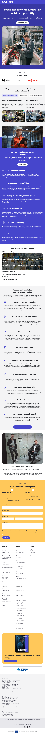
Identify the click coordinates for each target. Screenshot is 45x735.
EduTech (3, 562)
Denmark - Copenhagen (21, 608)
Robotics (4, 575)
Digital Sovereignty (19, 560)
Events (31, 555)
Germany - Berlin (20, 610)
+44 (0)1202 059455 (19, 726)
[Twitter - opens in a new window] (25, 727)
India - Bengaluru (20, 615)
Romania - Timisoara (21, 616)
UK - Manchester (20, 621)
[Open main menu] (42, 2)
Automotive (4, 550)
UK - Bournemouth (20, 620)
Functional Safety (19, 566)
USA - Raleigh (19, 630)
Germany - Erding (20, 611)
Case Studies (32, 552)
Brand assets (4, 592)
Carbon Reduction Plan (6, 601)
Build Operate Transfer (20, 552)
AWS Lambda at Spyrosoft (7, 595)
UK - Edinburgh (20, 623)
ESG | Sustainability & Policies (7, 597)
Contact (3, 605)
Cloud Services (19, 554)
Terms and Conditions (26, 721)
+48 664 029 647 (13, 498)
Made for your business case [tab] (10, 95)
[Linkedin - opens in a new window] (27, 727)
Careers (3, 593)
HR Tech (3, 569)
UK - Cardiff (19, 625)
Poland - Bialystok (20, 593)
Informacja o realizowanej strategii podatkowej (7, 603)
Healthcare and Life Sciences (7, 567)
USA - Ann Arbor (20, 626)
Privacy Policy (35, 532)
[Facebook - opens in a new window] (29, 727)
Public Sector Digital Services (21, 578)
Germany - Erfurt (20, 613)
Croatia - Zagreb (20, 607)
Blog (31, 549)
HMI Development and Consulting (20, 569)
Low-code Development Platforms (20, 571)
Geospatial (4, 565)
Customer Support (19, 555)
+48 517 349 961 (34, 496)
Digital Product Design (20, 559)
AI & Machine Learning (20, 550)
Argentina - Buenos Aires (21, 600)
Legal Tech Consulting (6, 572)
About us (4, 588)
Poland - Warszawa (20, 590)
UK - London (19, 618)
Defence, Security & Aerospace (7, 555)
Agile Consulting (19, 549)
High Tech (4, 580)
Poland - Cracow (20, 592)
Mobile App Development (20, 575)
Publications (32, 554)
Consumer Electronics (6, 554)
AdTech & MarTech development (5, 578)
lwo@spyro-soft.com (13, 500)
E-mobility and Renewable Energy (7, 560)
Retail (3, 581)
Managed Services (19, 573)
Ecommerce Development (20, 562)
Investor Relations (5, 590)
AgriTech (4, 549)
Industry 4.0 (4, 570)
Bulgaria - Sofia (20, 603)
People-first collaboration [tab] (36, 95)
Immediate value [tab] (23, 95)
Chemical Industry (5, 552)
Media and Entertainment (6, 574)
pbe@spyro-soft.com (34, 499)
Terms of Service (35, 719)
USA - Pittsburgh (20, 628)
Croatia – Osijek (20, 605)
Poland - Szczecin (20, 595)
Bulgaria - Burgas (20, 602)
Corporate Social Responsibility (5, 599)
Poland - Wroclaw (20, 588)
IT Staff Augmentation (20, 576)
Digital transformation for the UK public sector (7, 558)
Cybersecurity (18, 557)
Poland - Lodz (19, 597)
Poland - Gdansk (20, 598)
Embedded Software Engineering (20, 564)
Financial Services (5, 564)
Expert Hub (32, 550)
